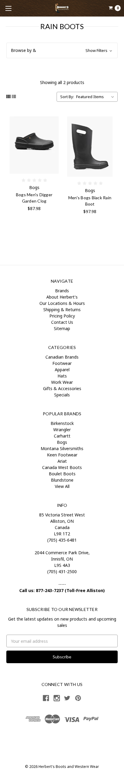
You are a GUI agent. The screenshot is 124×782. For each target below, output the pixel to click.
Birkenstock (62, 423)
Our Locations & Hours (62, 303)
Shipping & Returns (62, 309)
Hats (62, 376)
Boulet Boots (62, 474)
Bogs (62, 442)
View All (62, 486)
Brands (62, 290)
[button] (62, 50)
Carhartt (62, 436)
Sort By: (67, 96)
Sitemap (62, 328)
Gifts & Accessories (62, 388)
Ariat (62, 461)
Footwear (62, 363)
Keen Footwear (62, 455)
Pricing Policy (62, 316)
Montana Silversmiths (62, 448)
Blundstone (62, 480)
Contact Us (62, 322)
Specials (62, 395)
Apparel (62, 369)
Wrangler (62, 429)
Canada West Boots (62, 467)
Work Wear (62, 382)
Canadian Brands (62, 357)
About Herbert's (62, 297)
